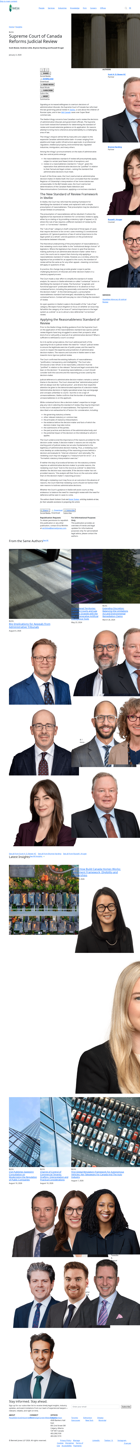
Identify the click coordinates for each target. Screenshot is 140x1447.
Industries (62, 8)
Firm (85, 8)
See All (45, 540)
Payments (77, 1445)
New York (89, 1420)
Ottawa (100, 1418)
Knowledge (74, 8)
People (41, 8)
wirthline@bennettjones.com (54, 528)
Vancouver (75, 1420)
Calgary (54, 1418)
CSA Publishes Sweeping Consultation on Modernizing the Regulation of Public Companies (23, 1175)
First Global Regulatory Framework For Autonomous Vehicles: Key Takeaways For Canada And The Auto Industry (97, 1174)
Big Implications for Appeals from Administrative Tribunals (29, 625)
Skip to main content (8, 1)
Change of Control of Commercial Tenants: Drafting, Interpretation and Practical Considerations (54, 1175)
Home (11, 27)
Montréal (102, 1420)
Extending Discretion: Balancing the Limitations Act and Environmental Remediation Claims (115, 612)
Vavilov (72, 110)
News (48, 1418)
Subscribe (70, 510)
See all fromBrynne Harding (49, 853)
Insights (19, 27)
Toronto (74, 1418)
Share (45, 510)
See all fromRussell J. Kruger (75, 853)
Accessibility (67, 1445)
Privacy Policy (65, 1440)
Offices (103, 8)
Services (51, 8)
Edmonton (87, 1418)
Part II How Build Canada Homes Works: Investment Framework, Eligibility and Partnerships (96, 872)
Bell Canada (66, 112)
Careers (93, 8)
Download (58, 510)
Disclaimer (69, 1443)
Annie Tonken (74, 499)
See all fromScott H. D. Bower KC (22, 853)
